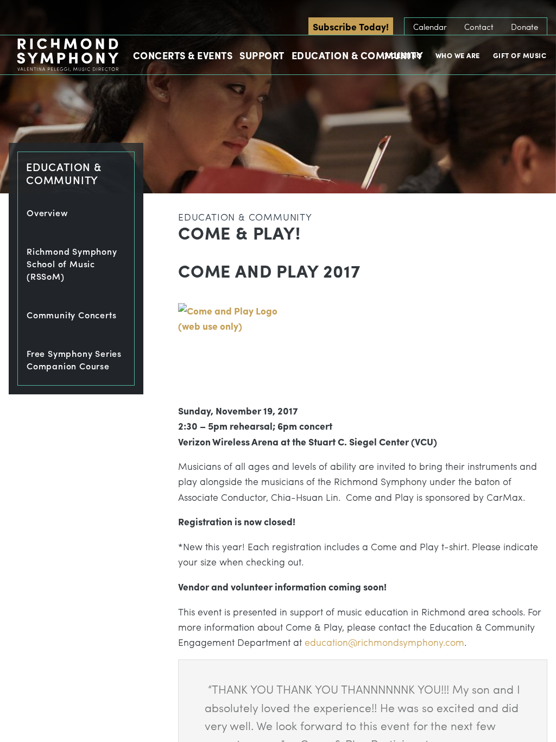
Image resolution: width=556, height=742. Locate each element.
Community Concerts (71, 315)
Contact (479, 27)
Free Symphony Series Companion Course (74, 359)
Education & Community (358, 55)
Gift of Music (520, 55)
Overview (47, 212)
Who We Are (457, 55)
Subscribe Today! (351, 26)
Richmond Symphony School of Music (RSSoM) (72, 263)
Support (262, 55)
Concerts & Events (183, 55)
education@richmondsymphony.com (384, 642)
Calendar (430, 27)
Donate (524, 27)
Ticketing (403, 55)
